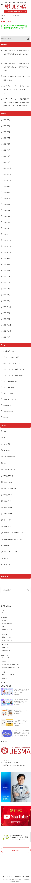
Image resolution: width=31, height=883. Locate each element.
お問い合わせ (7, 526)
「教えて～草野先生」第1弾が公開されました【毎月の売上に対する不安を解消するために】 (16, 66)
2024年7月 (6, 271)
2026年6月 (6, 132)
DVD (5, 463)
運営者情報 (18, 876)
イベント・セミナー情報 (11, 357)
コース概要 (6, 444)
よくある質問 (7, 514)
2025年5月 (6, 210)
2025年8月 (6, 192)
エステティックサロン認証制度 (13, 375)
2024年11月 (7, 246)
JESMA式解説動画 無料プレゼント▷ (16, 11)
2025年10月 (7, 180)
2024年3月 (6, 295)
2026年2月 (6, 156)
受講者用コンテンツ (9, 399)
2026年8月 (6, 120)
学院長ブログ (7, 405)
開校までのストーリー (10, 488)
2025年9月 (6, 186)
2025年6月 (6, 204)
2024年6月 (6, 277)
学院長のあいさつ (8, 476)
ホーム (3, 15)
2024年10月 (7, 252)
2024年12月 (7, 240)
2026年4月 (6, 144)
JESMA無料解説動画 (9, 456)
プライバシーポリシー (7, 876)
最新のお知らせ (8, 411)
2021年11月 (7, 325)
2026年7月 (6, 126)
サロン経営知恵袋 (8, 387)
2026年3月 (6, 150)
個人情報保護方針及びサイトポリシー (14, 539)
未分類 (5, 417)
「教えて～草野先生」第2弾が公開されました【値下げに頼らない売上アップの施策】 (16, 54)
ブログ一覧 (6, 565)
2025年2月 (6, 228)
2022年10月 (7, 307)
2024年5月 (6, 283)
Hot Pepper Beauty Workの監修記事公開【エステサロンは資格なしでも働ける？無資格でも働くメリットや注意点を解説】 (16, 102)
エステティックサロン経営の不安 (13, 369)
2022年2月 (6, 319)
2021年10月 (7, 331)
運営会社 (6, 546)
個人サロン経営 (8, 393)
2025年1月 (6, 234)
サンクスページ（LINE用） (13, 15)
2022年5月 (6, 313)
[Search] (28, 39)
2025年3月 (6, 222)
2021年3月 (6, 337)
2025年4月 (6, 216)
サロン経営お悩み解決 (10, 381)
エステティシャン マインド (11, 363)
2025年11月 (7, 174)
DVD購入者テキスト (9, 351)
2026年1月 (6, 162)
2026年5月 (6, 138)
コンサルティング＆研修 (10, 552)
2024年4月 (6, 289)
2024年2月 (6, 301)
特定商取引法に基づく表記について (13, 533)
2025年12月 (7, 168)
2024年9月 (6, 259)
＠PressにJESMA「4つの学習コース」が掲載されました (16, 78)
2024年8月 (6, 265)
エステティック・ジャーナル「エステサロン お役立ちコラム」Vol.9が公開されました (16, 89)
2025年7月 (6, 198)
